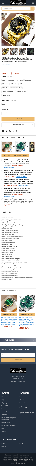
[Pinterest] (16, 131)
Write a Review (6, 64)
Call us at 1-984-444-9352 (18, 381)
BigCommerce (8, 457)
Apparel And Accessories (27, 412)
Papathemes (28, 457)
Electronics (23, 403)
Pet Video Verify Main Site (9, 425)
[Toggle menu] (3, 3)
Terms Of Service (6, 406)
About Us (4, 414)
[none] (18, 29)
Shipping (4, 403)
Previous (2, 312)
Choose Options (9, 167)
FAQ (3, 400)
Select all (7, 155)
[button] (18, 125)
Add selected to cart (20, 155)
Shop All (22, 400)
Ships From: (9, 101)
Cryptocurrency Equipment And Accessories (24, 408)
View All (21, 443)
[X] (13, 131)
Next (34, 312)
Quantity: (5, 109)
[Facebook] (3, 131)
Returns (4, 409)
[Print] (9, 131)
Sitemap (4, 431)
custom (4, 443)
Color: (7, 77)
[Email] (6, 131)
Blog (3, 428)
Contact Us (5, 412)
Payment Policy (6, 422)
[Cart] (33, 3)
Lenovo (4, 446)
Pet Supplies (23, 397)
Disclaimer (5, 397)
